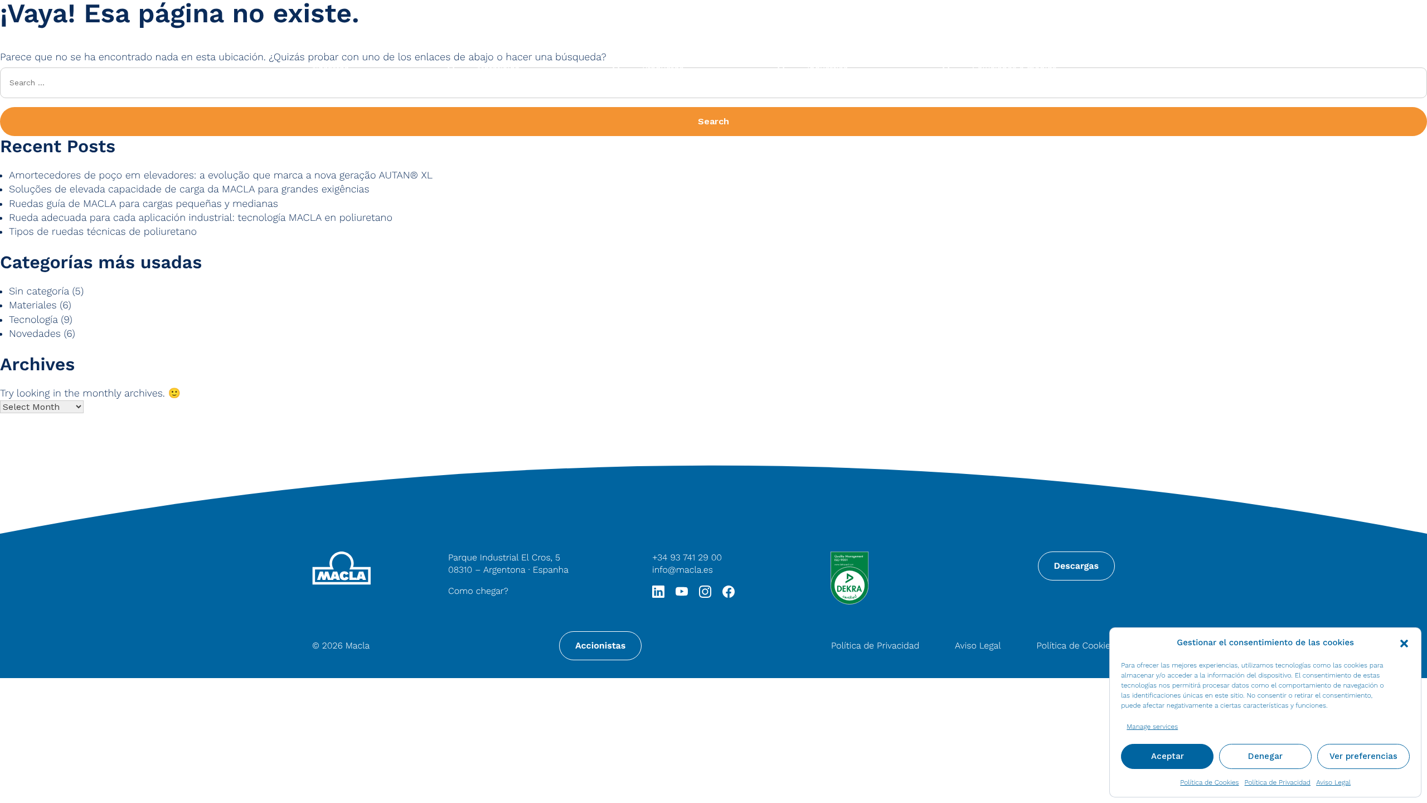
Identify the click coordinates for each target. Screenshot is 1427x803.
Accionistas (600, 645)
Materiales (498, 69)
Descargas (1076, 565)
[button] (1404, 642)
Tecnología (33, 320)
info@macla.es (682, 569)
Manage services (1152, 727)
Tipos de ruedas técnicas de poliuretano (103, 232)
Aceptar (1167, 756)
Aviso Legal (1333, 782)
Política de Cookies (1209, 782)
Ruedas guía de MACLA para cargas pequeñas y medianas (143, 204)
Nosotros (330, 69)
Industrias (827, 69)
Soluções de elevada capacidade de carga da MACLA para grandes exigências (189, 189)
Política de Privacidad (1278, 782)
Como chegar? (478, 591)
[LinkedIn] (658, 591)
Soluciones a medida (1014, 69)
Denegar (1265, 756)
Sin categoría (39, 291)
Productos (662, 69)
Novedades (35, 334)
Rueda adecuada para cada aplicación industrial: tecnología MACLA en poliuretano (200, 218)
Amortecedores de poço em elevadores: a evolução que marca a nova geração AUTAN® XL (221, 175)
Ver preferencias (1363, 756)
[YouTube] (682, 591)
